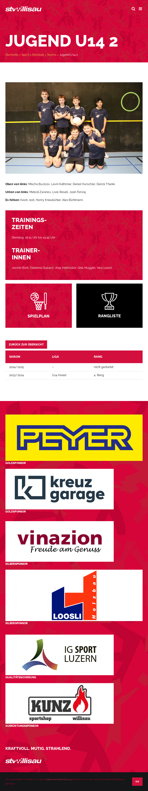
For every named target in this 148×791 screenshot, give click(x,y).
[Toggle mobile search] (133, 9)
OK (137, 781)
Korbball (38, 54)
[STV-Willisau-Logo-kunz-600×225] (59, 684)
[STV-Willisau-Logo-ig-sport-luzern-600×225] (59, 636)
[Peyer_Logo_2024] (74, 416)
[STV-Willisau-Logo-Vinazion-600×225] (59, 522)
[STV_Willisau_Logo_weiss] (23, 759)
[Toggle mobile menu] (141, 9)
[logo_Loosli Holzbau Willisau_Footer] (74, 571)
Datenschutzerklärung (58, 779)
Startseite (11, 54)
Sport (25, 54)
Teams (51, 54)
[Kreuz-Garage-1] (59, 470)
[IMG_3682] (74, 83)
